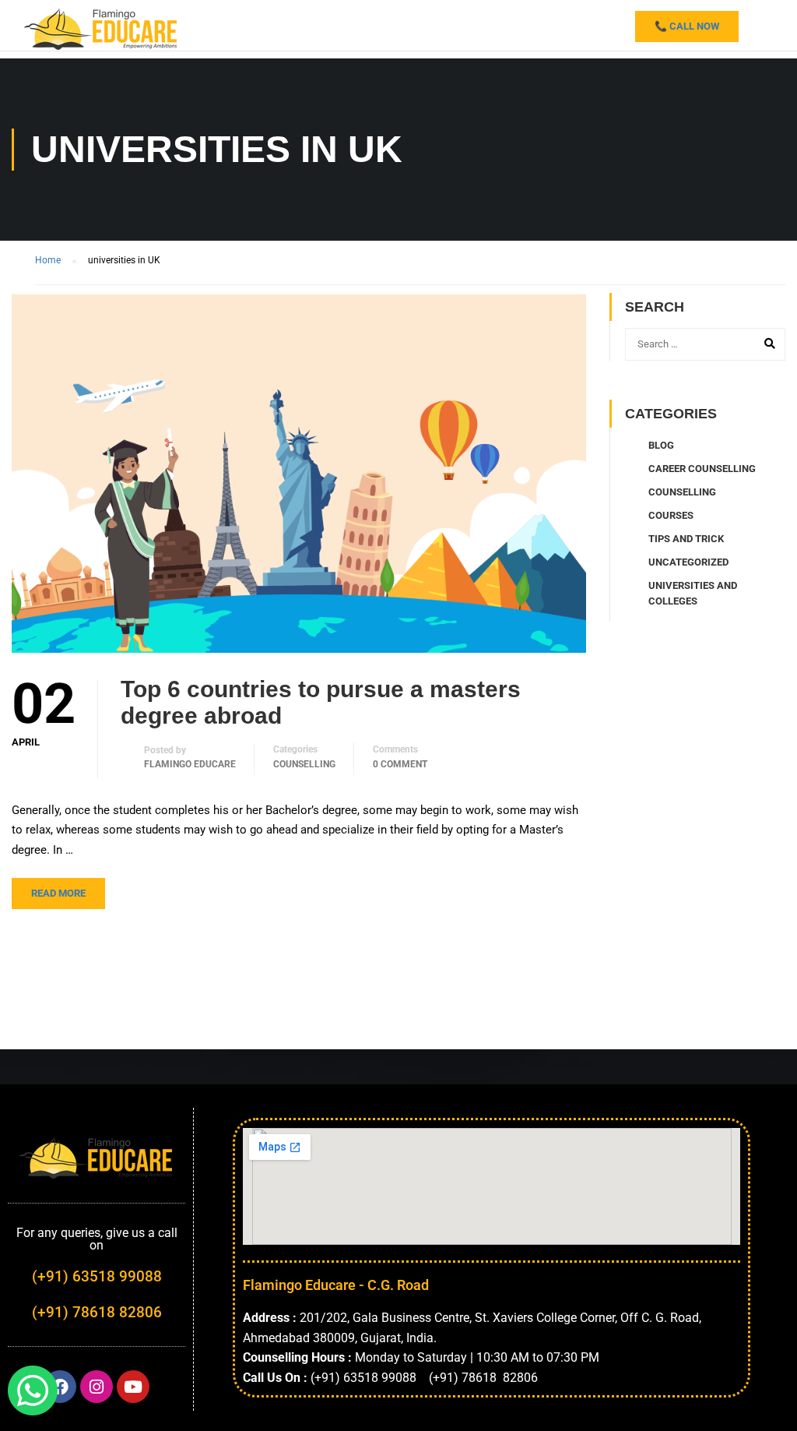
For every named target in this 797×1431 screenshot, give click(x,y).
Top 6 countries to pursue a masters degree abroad (321, 702)
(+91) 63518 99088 (97, 1276)
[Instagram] (96, 1386)
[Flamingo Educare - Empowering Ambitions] (101, 27)
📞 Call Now (687, 26)
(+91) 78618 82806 (97, 1312)
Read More (58, 893)
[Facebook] (60, 1386)
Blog (661, 445)
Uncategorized (688, 562)
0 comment (400, 764)
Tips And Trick (686, 539)
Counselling (304, 764)
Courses (670, 515)
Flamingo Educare (190, 764)
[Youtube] (133, 1386)
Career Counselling (702, 468)
